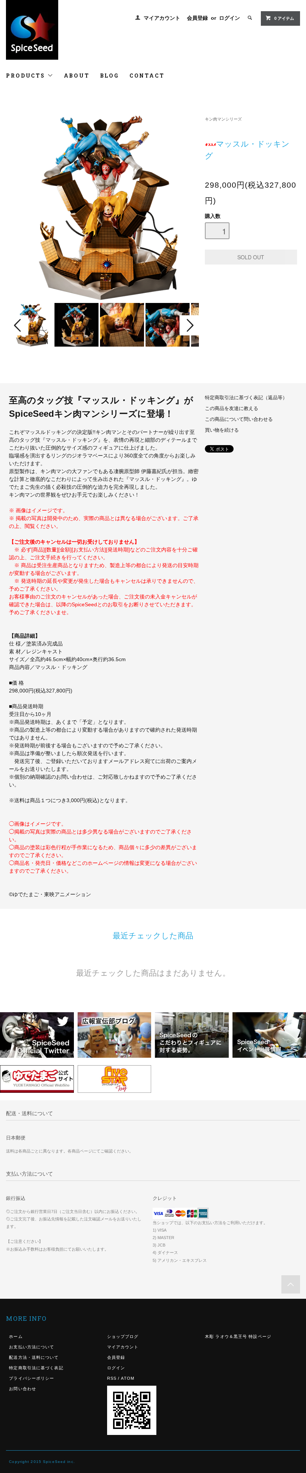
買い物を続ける (222, 430)
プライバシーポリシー (31, 1378)
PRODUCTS (26, 75)
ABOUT (77, 75)
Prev (18, 325)
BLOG (109, 75)
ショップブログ (123, 1336)
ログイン (229, 18)
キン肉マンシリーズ (223, 119)
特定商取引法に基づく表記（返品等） (246, 397)
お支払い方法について (31, 1347)
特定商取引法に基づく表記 (36, 1368)
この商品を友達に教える (231, 408)
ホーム (15, 1336)
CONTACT (147, 75)
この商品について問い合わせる (239, 419)
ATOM (127, 1378)
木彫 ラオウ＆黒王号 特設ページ (238, 1336)
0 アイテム (284, 18)
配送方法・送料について (34, 1357)
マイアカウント (162, 18)
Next (189, 325)
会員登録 (197, 18)
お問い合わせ (22, 1388)
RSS (111, 1378)
